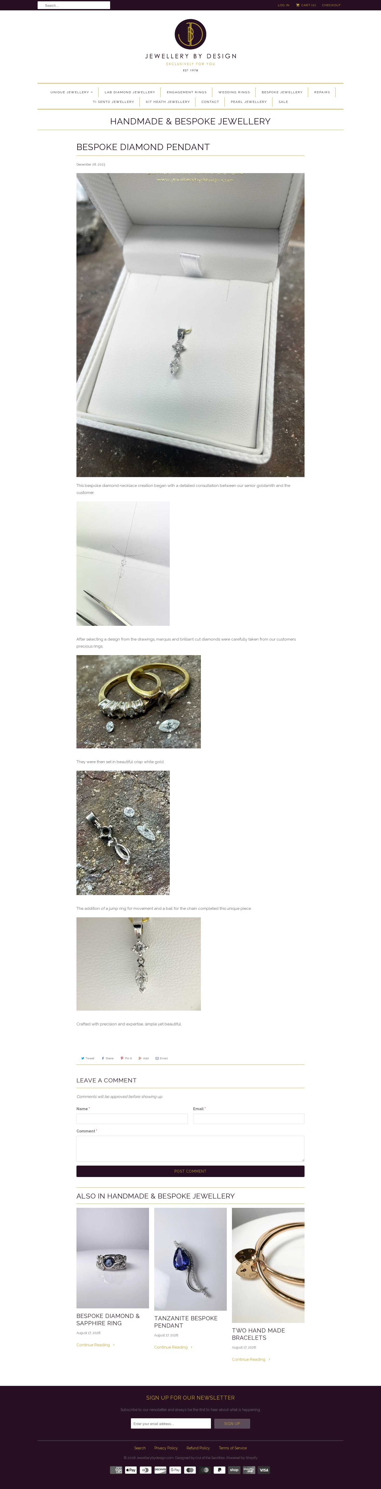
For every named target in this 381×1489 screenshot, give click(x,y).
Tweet (90, 1058)
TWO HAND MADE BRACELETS (258, 1334)
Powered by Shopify (242, 1458)
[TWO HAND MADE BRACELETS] (268, 1265)
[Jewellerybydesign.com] (190, 48)
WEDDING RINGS (234, 92)
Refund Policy (198, 1448)
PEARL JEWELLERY (249, 102)
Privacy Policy (166, 1448)
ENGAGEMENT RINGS (187, 92)
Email (164, 1058)
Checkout (331, 5)
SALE (283, 102)
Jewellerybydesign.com (155, 1458)
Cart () (308, 5)
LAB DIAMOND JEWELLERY (130, 92)
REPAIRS (322, 92)
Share (109, 1058)
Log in (284, 5)
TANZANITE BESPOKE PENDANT (186, 1322)
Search (140, 1448)
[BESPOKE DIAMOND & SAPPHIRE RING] (112, 1258)
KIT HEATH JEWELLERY (168, 102)
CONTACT (210, 102)
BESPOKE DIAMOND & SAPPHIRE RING (108, 1320)
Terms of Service (233, 1448)
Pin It (128, 1058)
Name (83, 1109)
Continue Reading (93, 1345)
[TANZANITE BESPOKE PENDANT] (190, 1259)
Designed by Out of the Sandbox (200, 1458)
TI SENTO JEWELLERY (113, 102)
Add (146, 1058)
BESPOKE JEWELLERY (282, 92)
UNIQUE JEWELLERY (70, 92)
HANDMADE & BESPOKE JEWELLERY (190, 121)
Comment (86, 1131)
